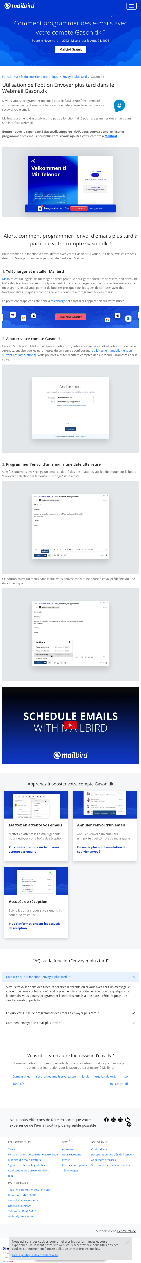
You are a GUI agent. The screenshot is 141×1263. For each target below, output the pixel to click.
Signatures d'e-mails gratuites (26, 1165)
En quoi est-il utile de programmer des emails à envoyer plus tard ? (52, 1013)
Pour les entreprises (74, 1165)
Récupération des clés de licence (111, 1154)
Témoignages (70, 1170)
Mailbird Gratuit (70, 49)
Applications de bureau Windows (28, 1170)
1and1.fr (18, 1084)
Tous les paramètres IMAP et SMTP (29, 1189)
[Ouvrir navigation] (131, 6)
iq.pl (126, 1076)
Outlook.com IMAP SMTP (23, 1200)
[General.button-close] (127, 1242)
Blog (10, 1176)
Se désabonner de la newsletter (110, 1165)
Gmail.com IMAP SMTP (22, 1195)
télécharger (59, 301)
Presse (66, 1160)
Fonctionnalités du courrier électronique (33, 1154)
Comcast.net (21, 1076)
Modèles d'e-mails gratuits (24, 1160)
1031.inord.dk (119, 1084)
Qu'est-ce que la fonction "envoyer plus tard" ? (38, 977)
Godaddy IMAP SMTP (21, 1216)
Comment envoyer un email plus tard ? (33, 1023)
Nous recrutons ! (72, 1154)
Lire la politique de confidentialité (35, 1255)
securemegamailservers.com (56, 1076)
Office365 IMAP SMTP (21, 1205)
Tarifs (11, 1149)
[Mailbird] (19, 5)
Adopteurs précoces (103, 1160)
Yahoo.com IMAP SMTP (22, 1211)
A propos (67, 1149)
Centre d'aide (99, 1149)
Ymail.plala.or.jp (106, 1076)
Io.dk (85, 1076)
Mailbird (111, 136)
